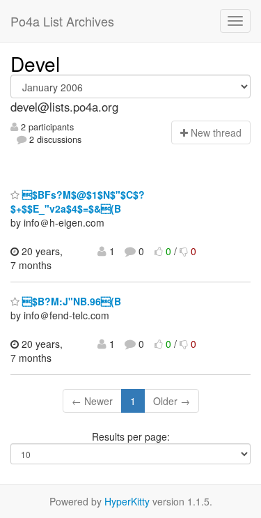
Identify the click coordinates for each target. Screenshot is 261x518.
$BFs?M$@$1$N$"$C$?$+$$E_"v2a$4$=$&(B (77, 201)
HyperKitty (127, 501)
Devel (35, 63)
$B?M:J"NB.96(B (70, 301)
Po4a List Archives (62, 21)
